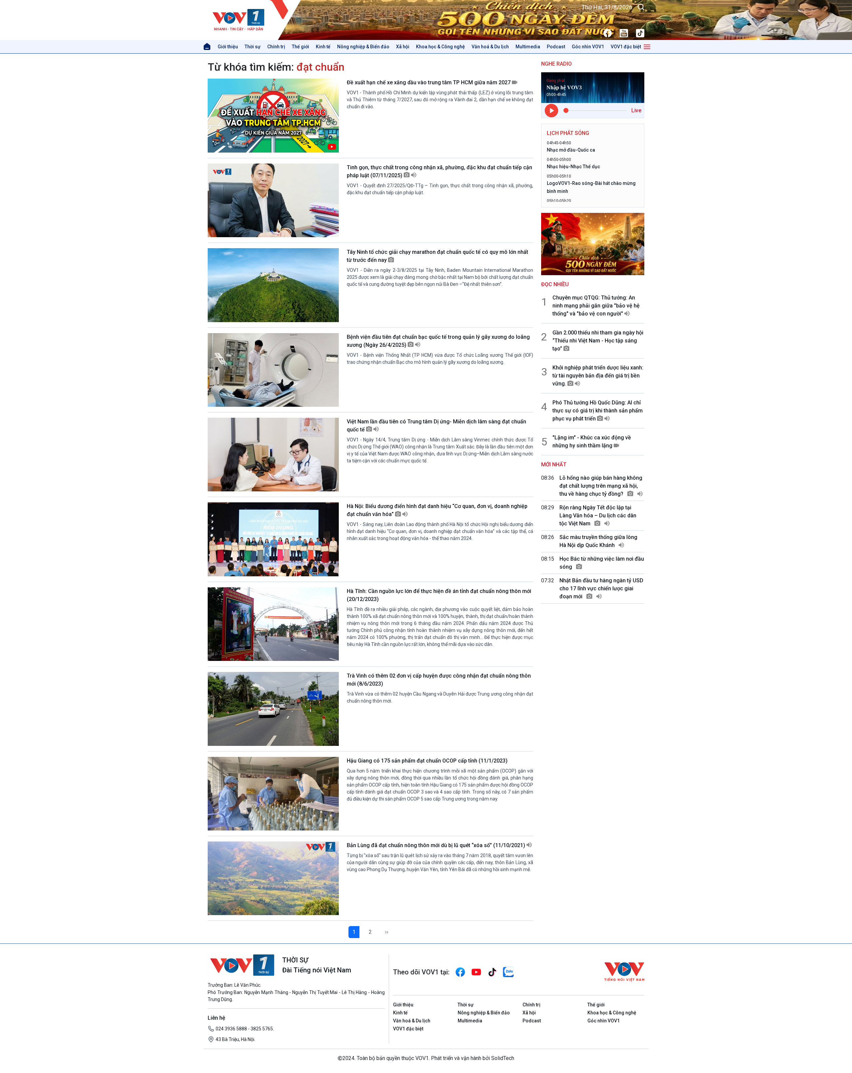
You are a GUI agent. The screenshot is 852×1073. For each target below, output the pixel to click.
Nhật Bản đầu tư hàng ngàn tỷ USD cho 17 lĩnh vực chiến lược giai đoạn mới (601, 588)
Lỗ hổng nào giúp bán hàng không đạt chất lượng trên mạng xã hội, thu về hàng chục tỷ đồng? (600, 486)
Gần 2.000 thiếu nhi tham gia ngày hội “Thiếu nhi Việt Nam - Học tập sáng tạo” (597, 340)
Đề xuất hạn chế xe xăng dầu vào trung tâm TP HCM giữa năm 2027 (429, 82)
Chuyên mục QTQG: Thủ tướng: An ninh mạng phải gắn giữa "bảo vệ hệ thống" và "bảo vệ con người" (596, 305)
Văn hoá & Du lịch (490, 46)
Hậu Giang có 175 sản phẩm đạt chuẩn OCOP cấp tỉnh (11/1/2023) (427, 761)
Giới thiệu (228, 46)
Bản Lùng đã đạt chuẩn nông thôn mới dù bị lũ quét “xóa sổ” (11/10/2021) (437, 845)
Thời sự (253, 46)
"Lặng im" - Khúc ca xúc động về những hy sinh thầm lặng (591, 441)
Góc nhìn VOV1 (588, 46)
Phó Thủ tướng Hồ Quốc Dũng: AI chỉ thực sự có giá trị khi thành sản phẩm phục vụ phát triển (597, 410)
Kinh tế (323, 46)
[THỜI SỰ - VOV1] (254, 20)
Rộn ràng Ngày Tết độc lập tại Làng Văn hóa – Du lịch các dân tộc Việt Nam (597, 515)
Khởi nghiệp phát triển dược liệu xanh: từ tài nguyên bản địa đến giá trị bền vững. (597, 375)
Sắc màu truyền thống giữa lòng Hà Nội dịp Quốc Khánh (598, 541)
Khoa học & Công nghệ (440, 46)
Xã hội (402, 46)
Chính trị (276, 46)
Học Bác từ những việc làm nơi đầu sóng (601, 563)
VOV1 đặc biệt (626, 46)
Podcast (556, 46)
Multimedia (528, 46)
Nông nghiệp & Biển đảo (363, 46)
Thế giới (300, 46)
